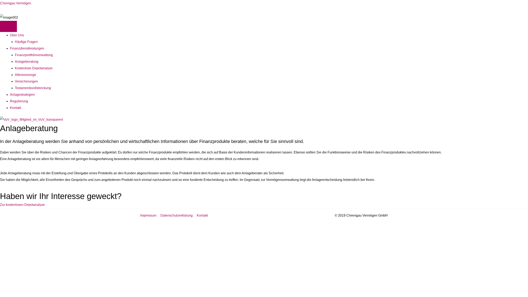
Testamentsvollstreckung (33, 88)
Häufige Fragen (26, 42)
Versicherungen (26, 81)
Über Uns (17, 35)
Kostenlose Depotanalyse (34, 68)
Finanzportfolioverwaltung (34, 55)
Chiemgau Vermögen (15, 3)
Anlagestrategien (22, 94)
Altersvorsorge (25, 75)
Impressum (148, 215)
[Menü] (8, 26)
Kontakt (15, 108)
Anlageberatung (26, 61)
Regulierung (19, 101)
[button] (22, 204)
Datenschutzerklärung (176, 215)
